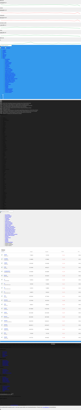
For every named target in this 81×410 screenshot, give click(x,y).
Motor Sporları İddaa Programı (11, 78)
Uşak (4, 189)
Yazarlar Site (5, 387)
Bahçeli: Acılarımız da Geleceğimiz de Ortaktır (12, 113)
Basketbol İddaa (6, 361)
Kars (3, 157)
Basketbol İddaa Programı (10, 75)
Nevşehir (4, 173)
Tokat (4, 185)
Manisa (4, 168)
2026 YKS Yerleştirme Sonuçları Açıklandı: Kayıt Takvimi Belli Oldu (17, 103)
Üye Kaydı (5, 352)
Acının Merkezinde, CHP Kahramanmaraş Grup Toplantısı (14, 106)
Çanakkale (5, 136)
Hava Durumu (8, 63)
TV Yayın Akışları (8, 69)
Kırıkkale (4, 197)
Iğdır (3, 203)
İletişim (4, 356)
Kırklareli (4, 161)
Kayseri (4, 160)
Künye (4, 354)
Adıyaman (5, 119)
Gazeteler (7, 61)
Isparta (4, 153)
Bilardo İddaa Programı (9, 76)
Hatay (4, 152)
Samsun (4, 179)
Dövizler (7, 83)
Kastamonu (5, 158)
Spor (3, 53)
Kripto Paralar (8, 84)
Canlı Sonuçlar (8, 71)
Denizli (4, 139)
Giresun (4, 148)
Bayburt (4, 195)
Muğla (4, 171)
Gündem (4, 50)
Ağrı (3, 121)
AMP (4, 390)
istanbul (4, 155)
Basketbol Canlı (6, 389)
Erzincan (4, 144)
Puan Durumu (8, 68)
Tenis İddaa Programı (9, 82)
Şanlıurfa (4, 188)
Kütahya (4, 165)
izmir (4, 156)
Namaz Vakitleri (8, 62)
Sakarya (4, 178)
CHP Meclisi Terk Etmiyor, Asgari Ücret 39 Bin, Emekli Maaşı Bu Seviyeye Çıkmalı (20, 111)
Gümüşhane (5, 149)
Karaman (4, 196)
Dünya (4, 56)
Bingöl (4, 130)
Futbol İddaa (5, 360)
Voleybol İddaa (6, 365)
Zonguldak (5, 193)
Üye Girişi (5, 351)
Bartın (4, 201)
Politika (4, 51)
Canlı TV (7, 67)
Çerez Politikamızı (14, 405)
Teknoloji (4, 54)
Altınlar (6, 87)
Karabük (4, 205)
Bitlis (4, 131)
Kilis (3, 206)
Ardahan (4, 202)
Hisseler (6, 85)
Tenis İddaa (5, 388)
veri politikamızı (45, 407)
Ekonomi (4, 52)
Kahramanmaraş (6, 169)
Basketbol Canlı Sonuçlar (10, 74)
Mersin (4, 154)
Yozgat (4, 192)
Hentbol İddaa (5, 362)
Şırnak (4, 200)
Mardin (4, 170)
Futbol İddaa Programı (9, 77)
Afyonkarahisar (6, 120)
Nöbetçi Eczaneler (8, 70)
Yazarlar (6, 60)
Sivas (4, 182)
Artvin (4, 125)
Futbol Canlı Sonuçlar (9, 72)
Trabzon (4, 186)
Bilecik (4, 129)
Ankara (4, 123)
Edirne (4, 141)
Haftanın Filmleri (8, 90)
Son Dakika (7, 59)
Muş (3, 172)
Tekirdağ (4, 184)
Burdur (4, 133)
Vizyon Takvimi (8, 92)
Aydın (4, 127)
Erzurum (4, 145)
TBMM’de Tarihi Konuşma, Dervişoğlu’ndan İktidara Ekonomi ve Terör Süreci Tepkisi (20, 110)
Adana (4, 117)
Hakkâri (4, 150)
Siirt (3, 180)
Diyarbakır (5, 140)
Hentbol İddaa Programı (10, 79)
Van (3, 190)
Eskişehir (4, 146)
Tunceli (4, 187)
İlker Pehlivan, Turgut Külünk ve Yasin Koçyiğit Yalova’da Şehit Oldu (17, 112)
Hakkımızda (5, 355)
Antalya (4, 124)
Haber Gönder (8, 225)
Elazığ (4, 142)
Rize (3, 177)
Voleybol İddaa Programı (10, 80)
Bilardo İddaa (5, 364)
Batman (4, 198)
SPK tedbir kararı (6, 108)
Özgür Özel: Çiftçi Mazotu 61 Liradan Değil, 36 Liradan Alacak (16, 104)
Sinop (4, 181)
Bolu (3, 132)
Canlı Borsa (7, 66)
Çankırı (4, 137)
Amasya (4, 122)
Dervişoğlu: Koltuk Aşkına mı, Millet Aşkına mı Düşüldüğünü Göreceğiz (17, 105)
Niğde (4, 174)
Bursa (4, 135)
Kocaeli (4, 163)
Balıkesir (4, 128)
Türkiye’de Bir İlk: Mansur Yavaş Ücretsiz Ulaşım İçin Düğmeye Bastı (17, 107)
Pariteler (6, 86)
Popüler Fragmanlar (9, 91)
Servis (4, 58)
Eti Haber (53, 343)
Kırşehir (4, 162)
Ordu (4, 176)
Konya (4, 164)
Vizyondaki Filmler (9, 88)
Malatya (4, 166)
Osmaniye (5, 208)
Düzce (4, 209)
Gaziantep (5, 147)
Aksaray (4, 194)
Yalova (4, 204)
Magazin (4, 55)
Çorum (4, 138)
